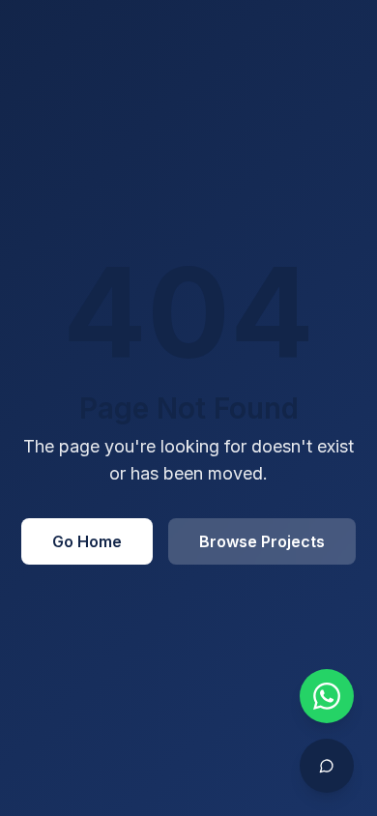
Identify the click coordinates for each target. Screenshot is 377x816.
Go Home (87, 541)
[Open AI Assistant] (327, 766)
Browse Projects (262, 541)
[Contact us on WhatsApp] (327, 696)
